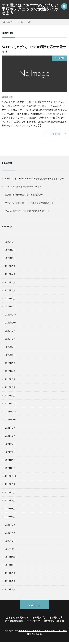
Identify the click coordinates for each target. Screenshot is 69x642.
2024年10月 (11, 419)
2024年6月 (10, 452)
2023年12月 (11, 476)
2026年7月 (10, 250)
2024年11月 (11, 411)
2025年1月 (10, 395)
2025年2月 (10, 387)
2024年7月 (10, 444)
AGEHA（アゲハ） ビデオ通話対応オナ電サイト (27, 211)
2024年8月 (10, 436)
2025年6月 (10, 355)
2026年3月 (10, 282)
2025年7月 (10, 347)
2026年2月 (10, 290)
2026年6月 (10, 258)
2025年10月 (11, 322)
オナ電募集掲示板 (14, 620)
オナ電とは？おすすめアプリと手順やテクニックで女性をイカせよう (30, 9)
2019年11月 (11, 549)
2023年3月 (10, 524)
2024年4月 (10, 468)
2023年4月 (10, 516)
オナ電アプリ (39, 617)
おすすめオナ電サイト (17, 617)
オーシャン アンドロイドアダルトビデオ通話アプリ (29, 202)
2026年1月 (10, 298)
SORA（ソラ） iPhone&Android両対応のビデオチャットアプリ (34, 178)
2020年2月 (10, 541)
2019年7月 (10, 581)
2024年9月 (10, 428)
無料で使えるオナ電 (54, 620)
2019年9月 (10, 565)
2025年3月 (10, 379)
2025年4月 (10, 371)
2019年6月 (10, 589)
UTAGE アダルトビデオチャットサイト (23, 186)
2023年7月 (10, 492)
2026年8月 (10, 242)
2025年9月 (10, 331)
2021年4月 (10, 532)
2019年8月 (10, 573)
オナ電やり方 (56, 617)
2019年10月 (11, 557)
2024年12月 (11, 403)
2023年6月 (10, 500)
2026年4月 (10, 274)
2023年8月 (10, 484)
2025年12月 (11, 306)
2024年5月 (10, 460)
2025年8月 (10, 339)
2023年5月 (10, 508)
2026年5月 (10, 266)
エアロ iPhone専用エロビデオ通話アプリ (24, 194)
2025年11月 (11, 314)
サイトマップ (33, 620)
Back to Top (34, 605)
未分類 (61, 58)
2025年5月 (10, 363)
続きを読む (55, 133)
